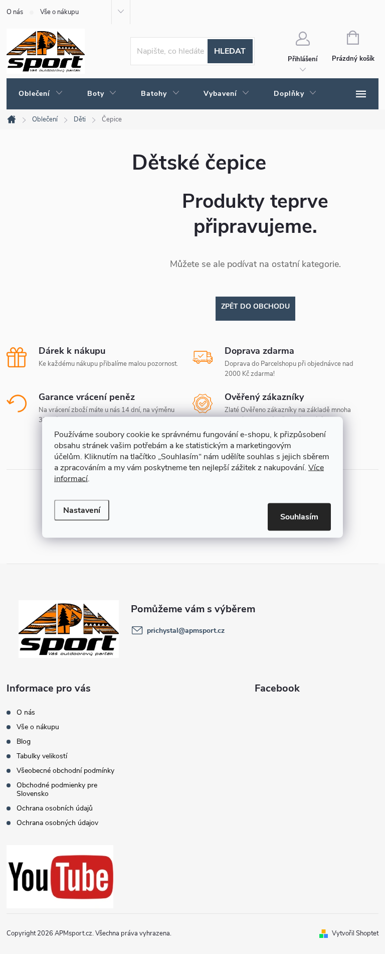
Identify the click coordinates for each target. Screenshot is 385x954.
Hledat (230, 51)
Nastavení (81, 509)
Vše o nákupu (59, 12)
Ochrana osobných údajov (57, 823)
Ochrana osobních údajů (55, 808)
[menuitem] (41, 93)
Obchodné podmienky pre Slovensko (57, 789)
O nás (15, 12)
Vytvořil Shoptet (355, 933)
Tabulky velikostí (42, 756)
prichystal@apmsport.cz (186, 630)
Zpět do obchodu (255, 306)
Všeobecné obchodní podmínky (65, 770)
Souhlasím (299, 516)
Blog (24, 741)
